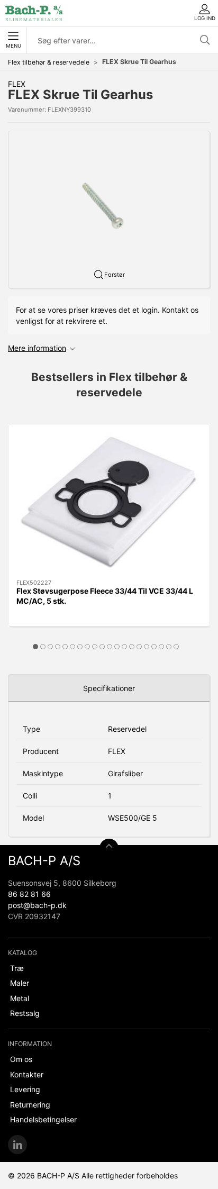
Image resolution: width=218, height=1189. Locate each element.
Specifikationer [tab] (109, 688)
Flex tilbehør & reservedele (48, 62)
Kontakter (26, 1074)
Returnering (30, 1104)
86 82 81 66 (29, 894)
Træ (17, 968)
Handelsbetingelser (43, 1119)
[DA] (34, 13)
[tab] (35, 646)
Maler (19, 982)
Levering (25, 1089)
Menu (13, 46)
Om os (21, 1059)
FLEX (16, 83)
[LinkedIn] (17, 1144)
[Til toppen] (109, 848)
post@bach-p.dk (37, 905)
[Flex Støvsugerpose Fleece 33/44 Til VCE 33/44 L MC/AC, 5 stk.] (109, 501)
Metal (19, 998)
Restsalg (25, 1013)
